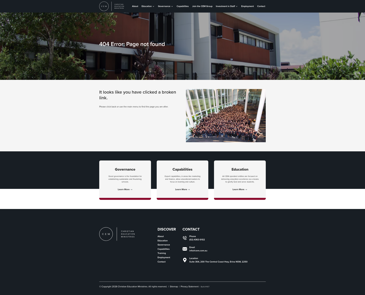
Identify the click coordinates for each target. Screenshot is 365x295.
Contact (261, 6)
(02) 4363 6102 (197, 239)
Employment (247, 6)
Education (163, 240)
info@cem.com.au (198, 250)
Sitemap (174, 286)
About (135, 6)
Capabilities (183, 6)
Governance (164, 244)
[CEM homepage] (111, 6)
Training (162, 253)
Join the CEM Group (202, 6)
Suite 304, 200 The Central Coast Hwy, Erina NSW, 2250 (218, 261)
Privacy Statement (190, 286)
